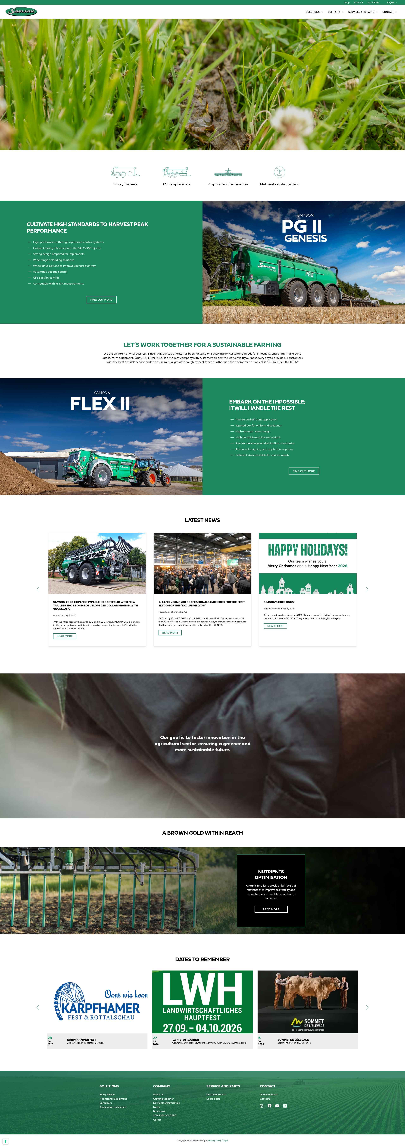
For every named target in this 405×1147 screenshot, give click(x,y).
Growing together (163, 1098)
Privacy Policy (214, 1140)
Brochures (159, 1111)
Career (157, 1119)
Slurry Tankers (107, 1094)
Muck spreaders (177, 184)
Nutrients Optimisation (166, 1102)
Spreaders (106, 1102)
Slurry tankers (125, 184)
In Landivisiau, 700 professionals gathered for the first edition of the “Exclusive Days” (202, 603)
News (156, 1106)
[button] (395, 2)
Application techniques (228, 184)
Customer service (216, 1094)
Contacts (265, 1098)
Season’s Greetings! (279, 602)
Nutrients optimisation (279, 184)
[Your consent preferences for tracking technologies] (6, 1141)
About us (158, 1094)
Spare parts (213, 1098)
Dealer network (269, 1094)
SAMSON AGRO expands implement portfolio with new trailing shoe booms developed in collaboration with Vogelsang (95, 605)
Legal (225, 1140)
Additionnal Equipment (113, 1098)
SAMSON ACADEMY (165, 1115)
